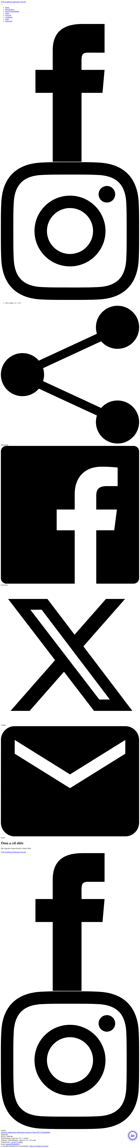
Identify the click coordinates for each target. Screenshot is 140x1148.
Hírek (7, 7)
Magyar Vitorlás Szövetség (39, 1146)
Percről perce (9, 9)
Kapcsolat (8, 21)
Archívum (8, 17)
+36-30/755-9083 (16, 1142)
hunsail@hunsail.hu (12, 1144)
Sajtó (7, 19)
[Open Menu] (2, 4)
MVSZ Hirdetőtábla (12, 11)
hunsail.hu (28, 1132)
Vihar (7, 13)
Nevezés (8, 15)
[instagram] (70, 299)
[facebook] (70, 161)
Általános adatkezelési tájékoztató (12, 1132)
